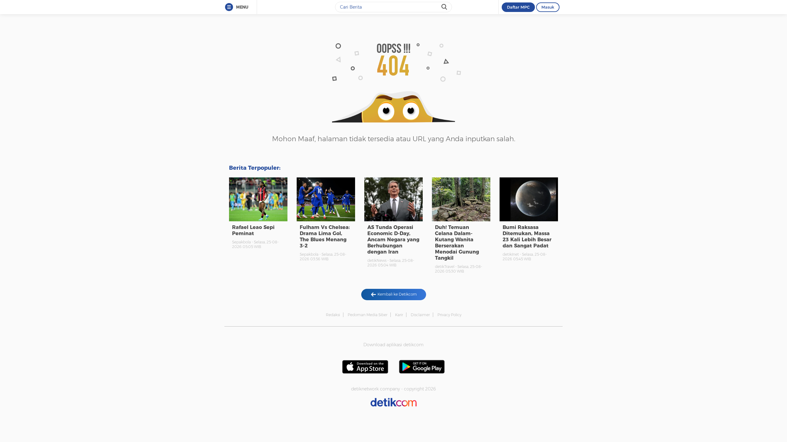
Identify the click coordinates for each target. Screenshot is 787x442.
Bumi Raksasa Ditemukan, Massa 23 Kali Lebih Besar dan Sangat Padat (527, 236)
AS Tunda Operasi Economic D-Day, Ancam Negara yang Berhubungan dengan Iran (393, 239)
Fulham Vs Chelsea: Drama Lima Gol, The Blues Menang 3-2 (325, 236)
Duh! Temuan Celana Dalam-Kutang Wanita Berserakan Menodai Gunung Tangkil (457, 242)
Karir (399, 314)
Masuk (547, 7)
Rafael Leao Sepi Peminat (253, 230)
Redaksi (333, 314)
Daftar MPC (518, 7)
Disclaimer (420, 314)
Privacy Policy (449, 314)
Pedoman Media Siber (367, 314)
